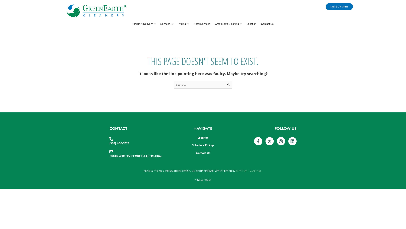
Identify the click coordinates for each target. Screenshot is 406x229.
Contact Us (267, 24)
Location (251, 24)
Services (165, 24)
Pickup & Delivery (142, 24)
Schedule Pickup (203, 145)
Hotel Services (202, 24)
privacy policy (203, 180)
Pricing (182, 24)
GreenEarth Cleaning (227, 24)
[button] (144, 24)
